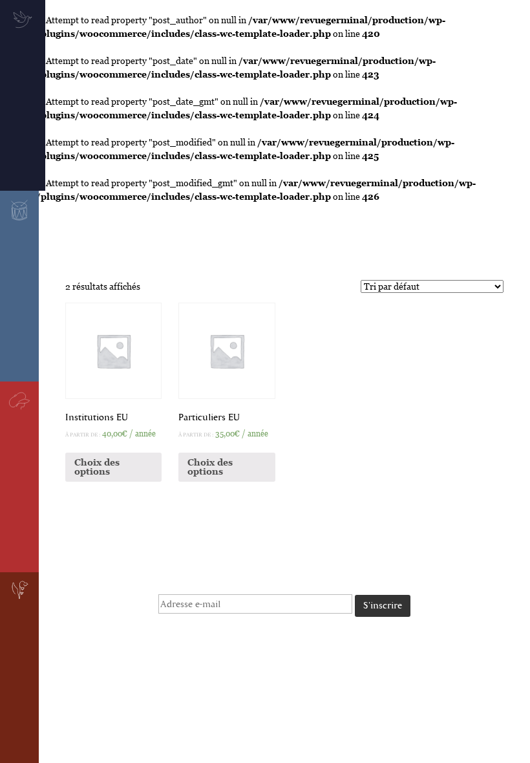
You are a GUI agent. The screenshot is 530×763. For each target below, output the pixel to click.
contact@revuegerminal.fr (286, 652)
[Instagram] (229, 676)
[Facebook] (207, 676)
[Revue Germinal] (265, 236)
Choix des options (97, 467)
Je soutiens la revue (506, 138)
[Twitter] (185, 676)
